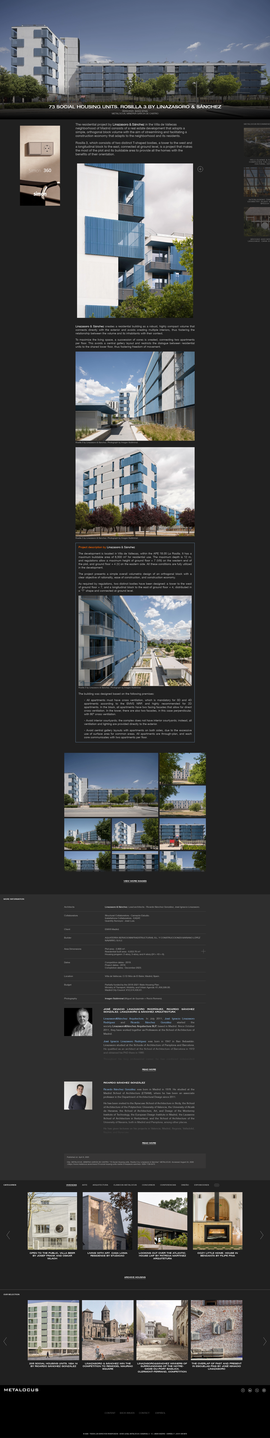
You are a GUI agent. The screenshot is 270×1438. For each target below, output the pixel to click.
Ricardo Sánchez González (124, 1083)
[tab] (71, 1185)
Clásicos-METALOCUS (125, 1185)
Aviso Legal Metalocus (129, 1434)
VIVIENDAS (71, 1185)
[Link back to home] (21, 1390)
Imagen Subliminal (114, 999)
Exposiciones (201, 1185)
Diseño (185, 1185)
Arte (84, 1185)
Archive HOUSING (135, 1277)
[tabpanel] (135, 1235)
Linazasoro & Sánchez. (116, 907)
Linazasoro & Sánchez (128, 124)
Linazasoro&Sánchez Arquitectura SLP (134, 1026)
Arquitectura (100, 1185)
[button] (8, 1235)
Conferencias (168, 1185)
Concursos (148, 1185)
